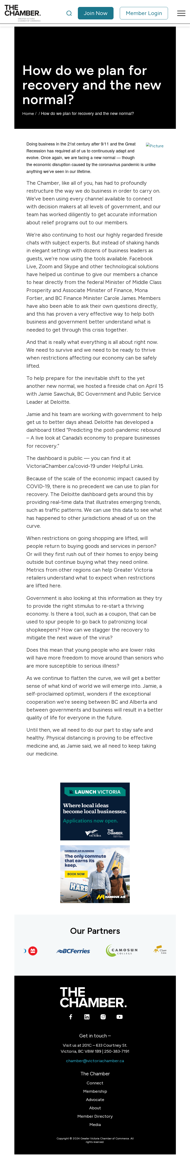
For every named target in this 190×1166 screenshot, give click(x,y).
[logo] (23, 13)
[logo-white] (93, 997)
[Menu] (179, 13)
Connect (95, 1083)
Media (95, 1124)
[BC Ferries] (66, 951)
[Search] (69, 13)
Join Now (96, 13)
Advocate (95, 1099)
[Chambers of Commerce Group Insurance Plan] (163, 951)
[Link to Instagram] (103, 1017)
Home (28, 113)
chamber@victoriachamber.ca (95, 1060)
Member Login (144, 13)
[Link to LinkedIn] (87, 1017)
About (95, 1107)
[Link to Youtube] (119, 1017)
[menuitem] (117, 13)
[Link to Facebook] (70, 1017)
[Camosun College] (114, 951)
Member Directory (95, 1116)
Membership (95, 1091)
